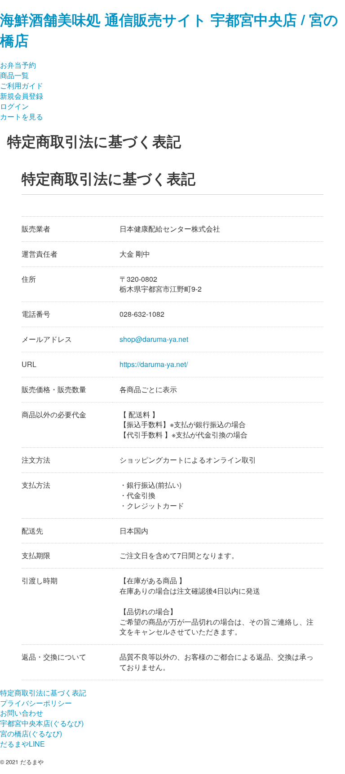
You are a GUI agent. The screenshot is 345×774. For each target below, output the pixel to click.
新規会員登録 (21, 96)
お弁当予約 (18, 65)
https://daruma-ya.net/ (153, 364)
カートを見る (21, 116)
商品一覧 (14, 75)
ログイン (14, 106)
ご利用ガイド (21, 85)
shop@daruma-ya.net (153, 339)
